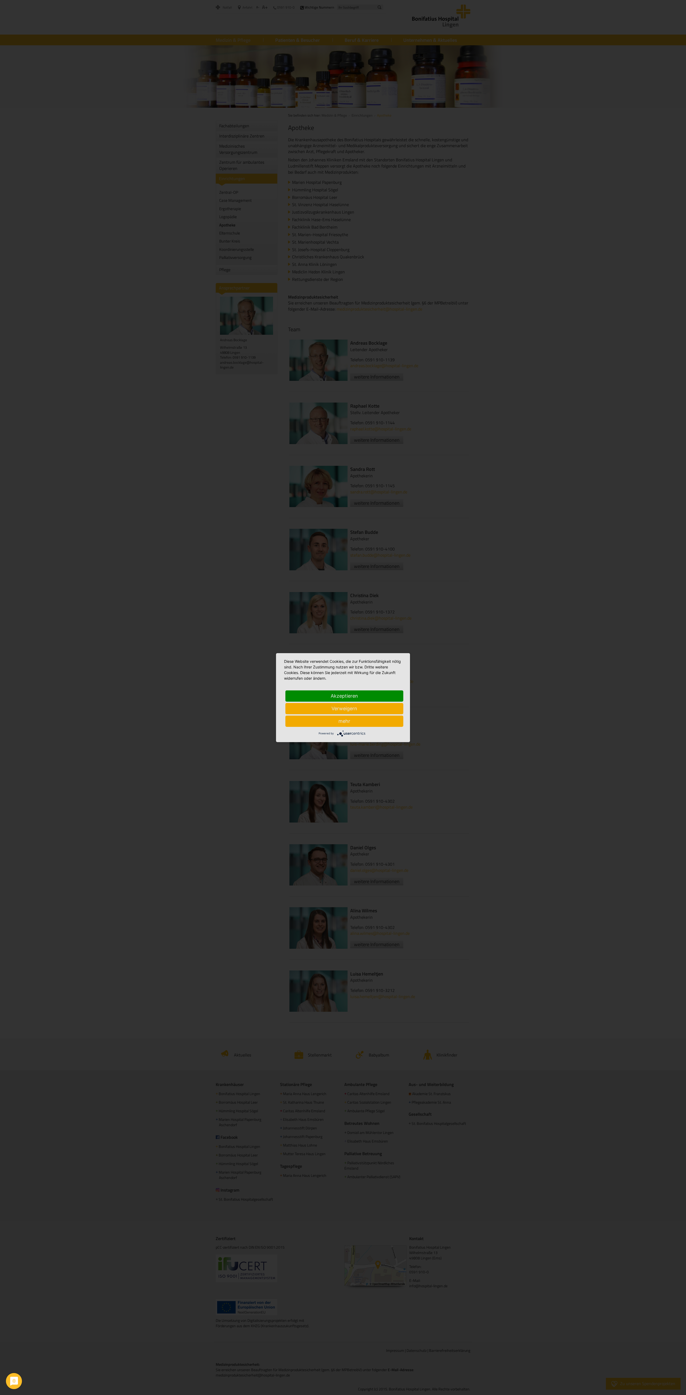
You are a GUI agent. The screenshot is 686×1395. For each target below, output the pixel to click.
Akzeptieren (344, 696)
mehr (344, 721)
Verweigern (344, 708)
